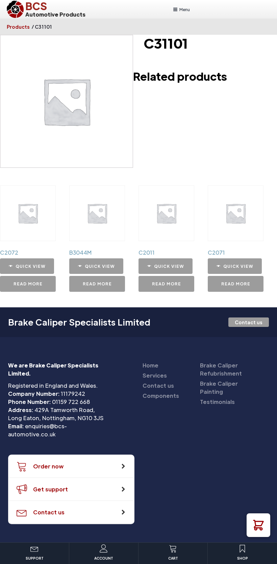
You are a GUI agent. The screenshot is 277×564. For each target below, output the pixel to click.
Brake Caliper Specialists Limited (79, 322)
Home (150, 365)
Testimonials (217, 401)
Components (161, 395)
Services (155, 375)
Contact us (248, 322)
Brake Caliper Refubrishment (221, 369)
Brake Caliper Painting (219, 387)
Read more (28, 283)
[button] (258, 525)
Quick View (31, 266)
